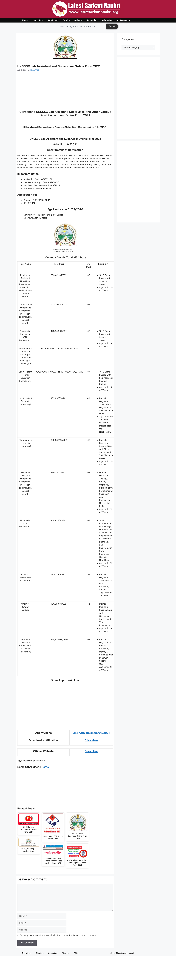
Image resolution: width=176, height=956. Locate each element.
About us (39, 953)
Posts (45, 766)
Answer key (92, 20)
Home (25, 20)
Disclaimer (26, 953)
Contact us (52, 953)
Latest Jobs (37, 20)
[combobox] (82, 26)
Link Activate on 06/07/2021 (91, 732)
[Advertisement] (65, 92)
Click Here (91, 740)
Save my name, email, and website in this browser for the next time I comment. (58, 935)
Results (66, 20)
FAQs (76, 953)
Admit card (53, 20)
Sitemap (65, 953)
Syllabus (78, 20)
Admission (107, 20)
